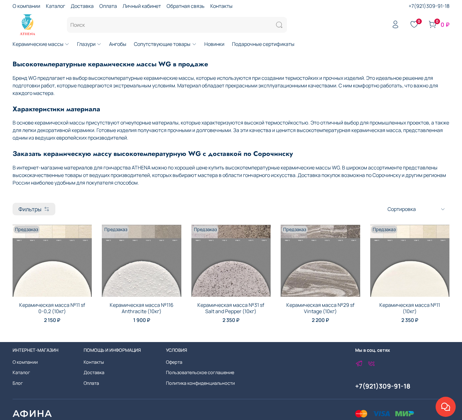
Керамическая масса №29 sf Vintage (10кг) (320, 308)
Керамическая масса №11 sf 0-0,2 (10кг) (52, 308)
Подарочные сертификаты (263, 44)
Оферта (174, 362)
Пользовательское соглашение (200, 372)
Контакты (221, 6)
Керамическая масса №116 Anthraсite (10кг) (141, 308)
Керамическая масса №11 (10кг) (409, 308)
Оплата (108, 6)
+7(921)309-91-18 (429, 6)
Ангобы (117, 44)
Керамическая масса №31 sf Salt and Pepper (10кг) (230, 308)
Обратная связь (186, 6)
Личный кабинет (142, 6)
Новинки (214, 44)
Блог (18, 383)
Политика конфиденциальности (200, 383)
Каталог (55, 6)
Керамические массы (38, 44)
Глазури (86, 44)
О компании (26, 6)
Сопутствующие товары (162, 44)
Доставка (82, 6)
